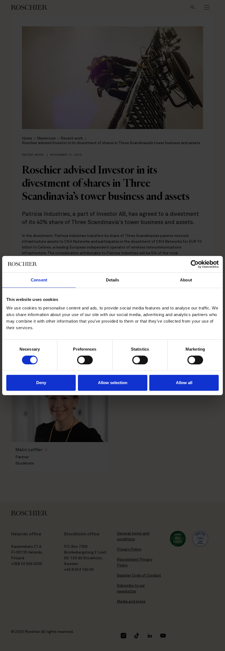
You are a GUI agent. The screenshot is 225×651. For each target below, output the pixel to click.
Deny (41, 382)
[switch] (85, 360)
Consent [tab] (39, 280)
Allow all (184, 382)
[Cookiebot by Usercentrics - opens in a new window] (195, 264)
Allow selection (112, 382)
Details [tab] (112, 280)
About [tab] (186, 280)
